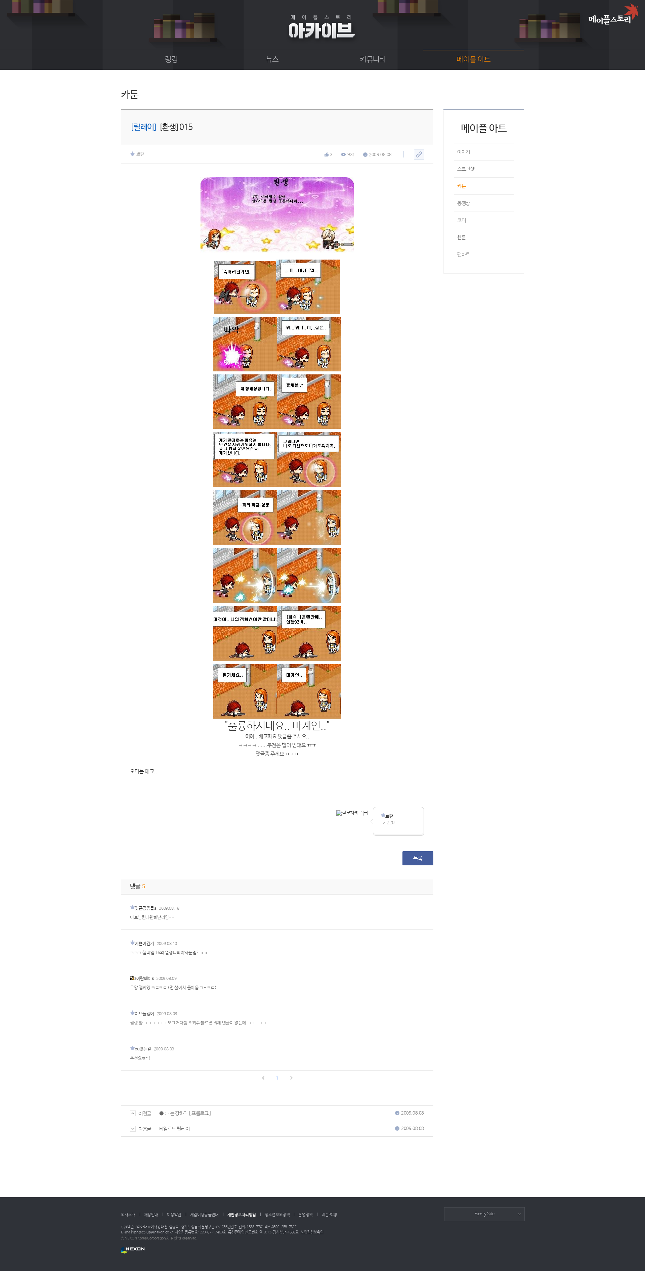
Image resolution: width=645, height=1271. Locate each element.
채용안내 (151, 1215)
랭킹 (171, 59)
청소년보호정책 (277, 1215)
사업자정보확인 (312, 1232)
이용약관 (174, 1215)
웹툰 (461, 237)
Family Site (484, 1214)
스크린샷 (465, 169)
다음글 (144, 1129)
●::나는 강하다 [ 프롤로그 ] (185, 1113)
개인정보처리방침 (241, 1215)
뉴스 (272, 59)
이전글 (144, 1114)
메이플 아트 (473, 59)
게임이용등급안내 (204, 1215)
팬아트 (463, 255)
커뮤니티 (373, 59)
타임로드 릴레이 (174, 1129)
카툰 (461, 186)
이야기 (463, 152)
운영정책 (305, 1215)
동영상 (463, 203)
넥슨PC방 (329, 1215)
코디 (461, 220)
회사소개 (128, 1215)
